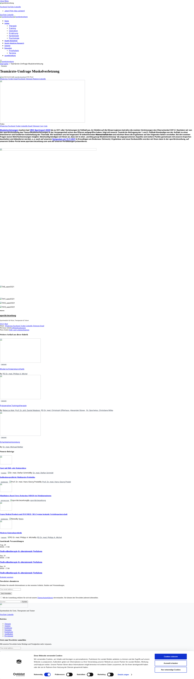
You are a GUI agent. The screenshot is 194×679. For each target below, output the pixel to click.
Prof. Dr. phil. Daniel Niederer (27, 410)
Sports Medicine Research (14, 43)
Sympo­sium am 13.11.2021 (63, 139)
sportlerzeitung (10, 56)
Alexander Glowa (77, 410)
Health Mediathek (11, 41)
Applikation (8, 634)
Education (8, 48)
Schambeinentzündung (10, 442)
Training (12, 28)
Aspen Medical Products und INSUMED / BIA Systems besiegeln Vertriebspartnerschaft (33, 514)
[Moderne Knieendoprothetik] (6, 528)
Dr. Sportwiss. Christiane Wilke (99, 410)
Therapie (13, 26)
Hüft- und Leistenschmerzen (19, 330)
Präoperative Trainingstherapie (13, 405)
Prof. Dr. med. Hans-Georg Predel (56, 482)
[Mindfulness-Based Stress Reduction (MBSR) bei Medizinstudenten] (6, 491)
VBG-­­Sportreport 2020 (40, 130)
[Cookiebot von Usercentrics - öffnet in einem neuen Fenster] (19, 674)
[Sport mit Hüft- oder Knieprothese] (6, 464)
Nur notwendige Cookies (171, 670)
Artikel (6, 23)
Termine (12, 53)
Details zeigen (123, 675)
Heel (6, 324)
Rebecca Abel (8, 410)
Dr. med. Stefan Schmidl (43, 473)
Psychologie (14, 38)
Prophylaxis (14, 50)
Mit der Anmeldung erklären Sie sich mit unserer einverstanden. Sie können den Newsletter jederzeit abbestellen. (50, 598)
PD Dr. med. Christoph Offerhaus (55, 410)
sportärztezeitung (20, 77)
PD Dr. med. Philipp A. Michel (15, 374)
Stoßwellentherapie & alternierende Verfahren (21, 551)
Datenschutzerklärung (45, 598)
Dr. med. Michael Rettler (13, 447)
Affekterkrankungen (18, 328)
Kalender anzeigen (6, 577)
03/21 (2, 324)
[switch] (69, 674)
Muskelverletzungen (9, 130)
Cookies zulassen (171, 656)
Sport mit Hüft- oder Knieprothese (13, 468)
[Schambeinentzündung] (20, 493)
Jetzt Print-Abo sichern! (14, 11)
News (21, 519)
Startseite (4, 64)
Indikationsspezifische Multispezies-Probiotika (17, 477)
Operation (13, 30)
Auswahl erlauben (171, 663)
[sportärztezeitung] (14, 17)
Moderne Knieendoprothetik (12, 369)
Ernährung (13, 33)
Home (6, 21)
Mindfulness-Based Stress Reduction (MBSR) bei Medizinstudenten (25, 496)
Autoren (7, 46)
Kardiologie (14, 35)
